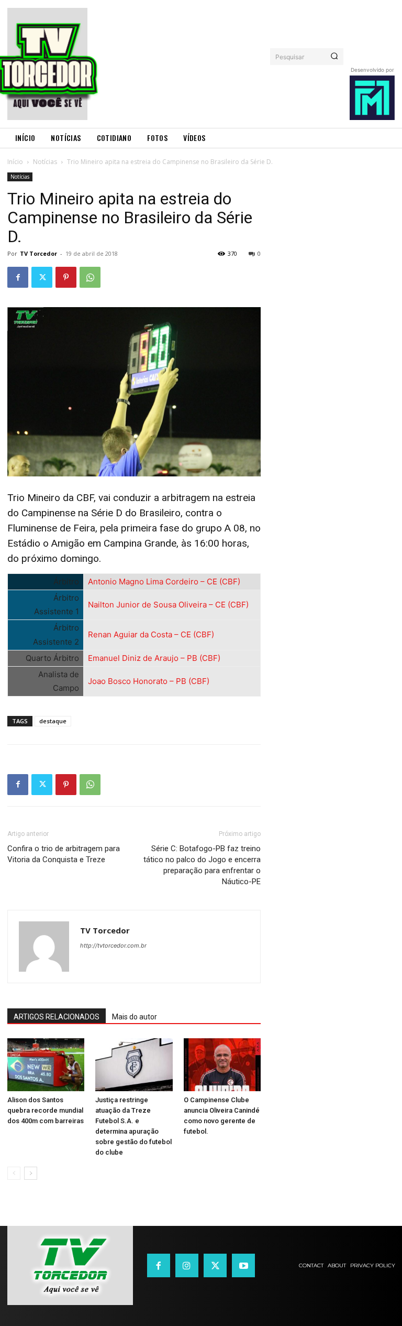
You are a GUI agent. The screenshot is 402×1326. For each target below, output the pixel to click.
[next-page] (30, 1173)
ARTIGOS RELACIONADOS (56, 1017)
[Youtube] (243, 1265)
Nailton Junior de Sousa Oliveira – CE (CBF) (168, 605)
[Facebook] (17, 277)
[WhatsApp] (90, 277)
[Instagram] (186, 1265)
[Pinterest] (65, 277)
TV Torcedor (38, 253)
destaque (52, 721)
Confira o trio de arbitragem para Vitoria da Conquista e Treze (63, 854)
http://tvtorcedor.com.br (113, 945)
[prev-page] (13, 1173)
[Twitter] (41, 277)
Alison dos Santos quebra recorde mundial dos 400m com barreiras (45, 1110)
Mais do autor (134, 1017)
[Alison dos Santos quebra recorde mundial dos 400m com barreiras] (45, 1064)
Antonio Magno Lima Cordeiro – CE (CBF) (164, 581)
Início (15, 161)
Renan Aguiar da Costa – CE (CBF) (151, 634)
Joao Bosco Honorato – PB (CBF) (148, 681)
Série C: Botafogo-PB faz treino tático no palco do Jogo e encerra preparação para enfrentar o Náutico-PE (202, 865)
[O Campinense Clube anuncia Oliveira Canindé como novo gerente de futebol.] (222, 1064)
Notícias (45, 161)
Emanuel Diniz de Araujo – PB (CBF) (154, 658)
